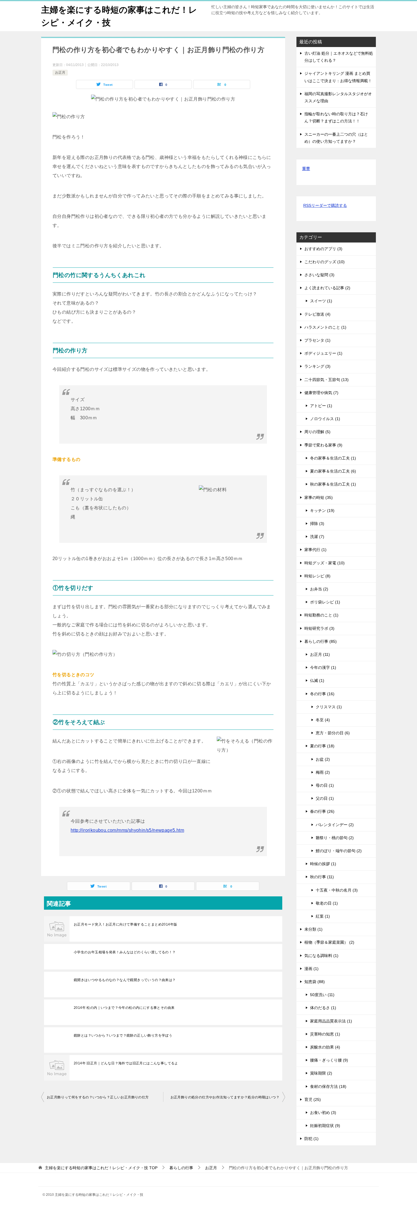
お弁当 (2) (319, 589)
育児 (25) (312, 1099)
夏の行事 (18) (322, 746)
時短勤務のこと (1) (321, 615)
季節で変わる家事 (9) (323, 445)
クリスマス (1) (329, 707)
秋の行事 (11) (322, 877)
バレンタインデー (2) (335, 824)
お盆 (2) (323, 759)
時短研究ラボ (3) (319, 628)
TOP (101, 1168)
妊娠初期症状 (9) (325, 1125)
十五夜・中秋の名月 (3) (337, 890)
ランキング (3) (317, 366)
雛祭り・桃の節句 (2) (335, 837)
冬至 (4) (323, 720)
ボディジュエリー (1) (323, 353)
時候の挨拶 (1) (323, 864)
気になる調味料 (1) (321, 955)
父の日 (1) (325, 798)
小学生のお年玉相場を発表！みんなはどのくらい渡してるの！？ (125, 952)
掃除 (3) (317, 523)
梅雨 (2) (323, 772)
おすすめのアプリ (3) (323, 248)
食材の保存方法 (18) (328, 1086)
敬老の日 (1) (327, 903)
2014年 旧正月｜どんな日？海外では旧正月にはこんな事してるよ (126, 1063)
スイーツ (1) (321, 301)
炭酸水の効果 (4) (325, 1047)
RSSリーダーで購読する (325, 205)
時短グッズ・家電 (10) (324, 563)
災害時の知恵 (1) (325, 1034)
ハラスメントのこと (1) (325, 327)
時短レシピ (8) (317, 576)
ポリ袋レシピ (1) (325, 602)
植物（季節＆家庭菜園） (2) (329, 942)
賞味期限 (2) (321, 1073)
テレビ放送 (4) (317, 314)
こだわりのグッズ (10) (324, 262)
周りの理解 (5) (317, 431)
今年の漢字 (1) (323, 667)
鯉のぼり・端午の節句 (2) (339, 850)
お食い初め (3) (323, 1112)
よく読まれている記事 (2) (327, 288)
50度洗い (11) (322, 994)
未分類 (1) (313, 929)
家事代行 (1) (315, 549)
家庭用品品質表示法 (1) (331, 1021)
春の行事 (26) (322, 811)
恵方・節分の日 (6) (333, 733)
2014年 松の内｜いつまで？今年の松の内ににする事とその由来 (124, 1008)
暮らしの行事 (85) (320, 641)
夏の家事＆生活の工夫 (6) (333, 471)
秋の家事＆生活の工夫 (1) (333, 484)
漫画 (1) (311, 968)
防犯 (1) (311, 1138)
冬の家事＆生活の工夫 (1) (333, 458)
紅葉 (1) (323, 916)
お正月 (60, 73)
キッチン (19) (322, 510)
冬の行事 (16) (322, 694)
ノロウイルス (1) (325, 418)
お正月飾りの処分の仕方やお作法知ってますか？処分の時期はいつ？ (224, 1097)
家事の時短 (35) (318, 497)
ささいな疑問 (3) (319, 275)
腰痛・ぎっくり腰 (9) (329, 1060)
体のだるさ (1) (323, 1007)
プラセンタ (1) (317, 340)
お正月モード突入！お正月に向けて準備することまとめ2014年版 (125, 924)
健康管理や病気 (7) (321, 392)
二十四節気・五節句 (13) (326, 379)
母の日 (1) (325, 785)
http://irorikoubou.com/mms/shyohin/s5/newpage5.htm (127, 830)
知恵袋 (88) (314, 981)
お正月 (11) (320, 654)
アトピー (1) (321, 405)
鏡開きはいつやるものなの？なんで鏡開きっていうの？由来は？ (125, 980)
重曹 (306, 168)
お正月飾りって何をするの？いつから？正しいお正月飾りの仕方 (98, 1097)
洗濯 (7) (317, 536)
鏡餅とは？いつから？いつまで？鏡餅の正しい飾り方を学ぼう (123, 1035)
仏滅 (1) (317, 680)
